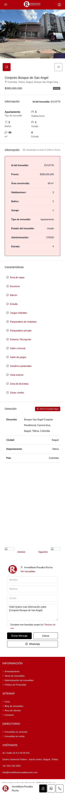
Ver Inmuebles (28, 571)
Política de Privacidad (15, 684)
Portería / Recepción (20, 339)
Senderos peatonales (21, 366)
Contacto (9, 715)
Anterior (21, 552)
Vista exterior (17, 375)
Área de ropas (17, 277)
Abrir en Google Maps (49, 409)
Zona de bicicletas (19, 383)
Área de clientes (13, 710)
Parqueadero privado (20, 330)
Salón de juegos (18, 357)
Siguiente (43, 552)
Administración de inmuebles (19, 680)
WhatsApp (34, 644)
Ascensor (15, 286)
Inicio (7, 701)
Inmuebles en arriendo (16, 732)
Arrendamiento (12, 671)
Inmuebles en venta (14, 736)
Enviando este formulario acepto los (33, 626)
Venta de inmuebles (14, 676)
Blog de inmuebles (14, 706)
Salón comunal (17, 348)
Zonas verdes (17, 392)
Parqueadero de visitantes (23, 321)
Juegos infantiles (18, 312)
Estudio (14, 304)
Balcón (13, 295)
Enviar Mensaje (19, 635)
